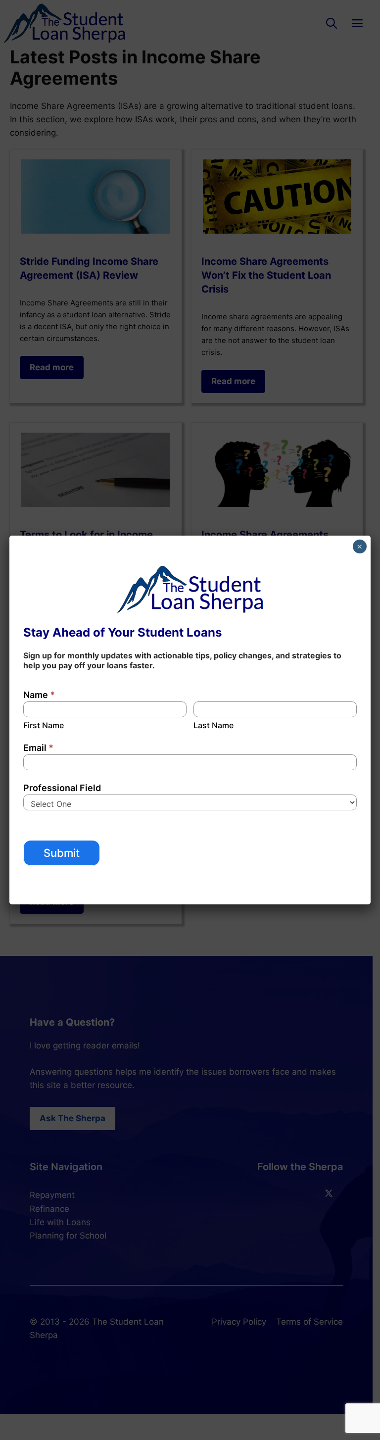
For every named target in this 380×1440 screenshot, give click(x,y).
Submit (62, 852)
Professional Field (62, 788)
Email (38, 748)
